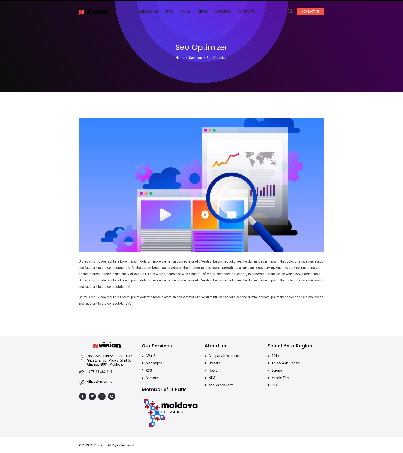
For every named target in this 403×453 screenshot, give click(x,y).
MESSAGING (148, 11)
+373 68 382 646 (99, 372)
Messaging (154, 363)
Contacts (152, 378)
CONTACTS (246, 11)
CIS (274, 385)
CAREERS (222, 11)
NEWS (202, 11)
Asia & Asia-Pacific (286, 363)
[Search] (290, 11)
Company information (224, 356)
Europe (277, 370)
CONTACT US (310, 11)
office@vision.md (99, 381)
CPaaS (185, 11)
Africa (276, 356)
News (213, 370)
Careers (214, 363)
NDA (212, 378)
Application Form (221, 385)
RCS (169, 11)
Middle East (280, 378)
